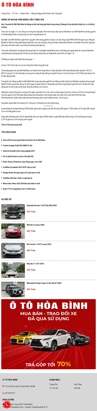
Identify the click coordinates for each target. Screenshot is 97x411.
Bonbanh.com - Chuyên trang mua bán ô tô (29, 407)
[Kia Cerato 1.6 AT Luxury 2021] (13, 250)
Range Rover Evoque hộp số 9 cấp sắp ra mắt (21, 173)
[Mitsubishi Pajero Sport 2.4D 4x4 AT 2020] (13, 289)
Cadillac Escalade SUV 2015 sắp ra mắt (19, 167)
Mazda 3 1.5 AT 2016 (35, 264)
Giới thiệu (78, 384)
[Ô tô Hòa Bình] (21, 4)
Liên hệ (77, 388)
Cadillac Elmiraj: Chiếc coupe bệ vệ (17, 178)
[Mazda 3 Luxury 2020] (13, 231)
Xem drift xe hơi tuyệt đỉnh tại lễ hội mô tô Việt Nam (24, 140)
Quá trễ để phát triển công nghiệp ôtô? (19, 151)
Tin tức (15, 13)
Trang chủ (53, 384)
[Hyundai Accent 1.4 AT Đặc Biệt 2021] (13, 212)
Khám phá (25, 13)
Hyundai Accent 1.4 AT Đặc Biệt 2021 (42, 205)
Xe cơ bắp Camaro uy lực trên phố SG (18, 156)
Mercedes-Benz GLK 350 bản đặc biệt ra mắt (21, 183)
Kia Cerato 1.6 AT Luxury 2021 (39, 244)
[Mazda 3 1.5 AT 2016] (13, 270)
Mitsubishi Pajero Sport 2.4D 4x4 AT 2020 (44, 283)
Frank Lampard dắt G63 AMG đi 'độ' (17, 146)
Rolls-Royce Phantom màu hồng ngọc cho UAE (22, 162)
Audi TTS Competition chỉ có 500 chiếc (19, 189)
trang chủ (5, 13)
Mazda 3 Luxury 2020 (35, 225)
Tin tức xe (53, 388)
